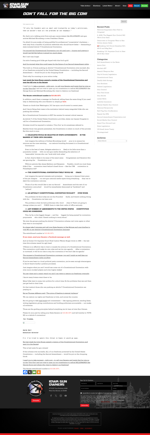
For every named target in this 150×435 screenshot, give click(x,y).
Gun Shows (101, 96)
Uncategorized (102, 132)
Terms (115, 402)
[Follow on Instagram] (61, 396)
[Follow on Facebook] (51, 396)
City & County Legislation (107, 74)
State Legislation (103, 126)
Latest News (107, 6)
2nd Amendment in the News (108, 62)
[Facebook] (25, 372)
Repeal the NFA (103, 114)
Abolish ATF (101, 68)
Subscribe (84, 405)
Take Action (85, 6)
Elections (96, 6)
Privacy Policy (105, 402)
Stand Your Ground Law (106, 123)
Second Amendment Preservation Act (111, 117)
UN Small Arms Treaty (105, 129)
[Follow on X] (56, 396)
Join (130, 5)
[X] (30, 372)
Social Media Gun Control (107, 120)
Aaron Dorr (101, 65)
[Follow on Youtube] (66, 396)
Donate (144, 5)
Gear (124, 6)
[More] (39, 372)
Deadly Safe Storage (104, 80)
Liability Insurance (104, 102)
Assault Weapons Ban (105, 71)
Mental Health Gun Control (107, 105)
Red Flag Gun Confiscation (107, 111)
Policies (76, 428)
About (117, 6)
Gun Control (102, 89)
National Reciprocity (105, 108)
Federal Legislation (104, 86)
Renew (136, 5)
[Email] (34, 372)
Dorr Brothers (102, 83)
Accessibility (88, 428)
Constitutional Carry (105, 77)
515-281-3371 (56, 95)
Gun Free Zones (103, 93)
